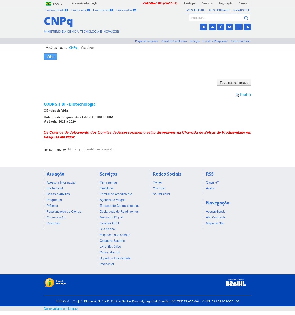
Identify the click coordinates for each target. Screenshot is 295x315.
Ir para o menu (80, 10)
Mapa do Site (241, 10)
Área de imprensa (240, 41)
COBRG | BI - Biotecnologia (70, 104)
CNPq (73, 47)
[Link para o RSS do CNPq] (247, 27)
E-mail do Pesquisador (215, 41)
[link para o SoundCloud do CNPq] (212, 27)
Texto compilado (234, 82)
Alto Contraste (219, 10)
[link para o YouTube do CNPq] (203, 27)
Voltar (50, 56)
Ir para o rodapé (126, 10)
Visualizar (87, 47)
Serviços (195, 41)
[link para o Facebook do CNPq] (220, 27)
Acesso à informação (85, 3)
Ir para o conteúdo (56, 10)
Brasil (57, 3)
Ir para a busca (102, 10)
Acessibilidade (195, 10)
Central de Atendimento (174, 41)
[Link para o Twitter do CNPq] (229, 27)
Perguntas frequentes (146, 41)
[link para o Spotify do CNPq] (239, 27)
